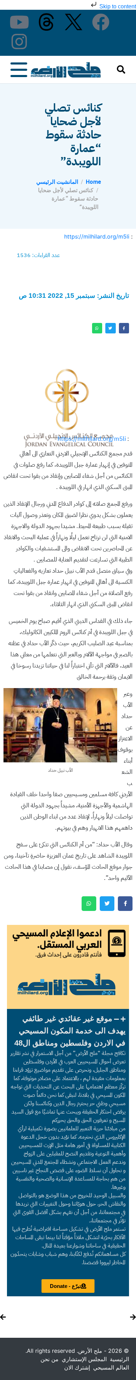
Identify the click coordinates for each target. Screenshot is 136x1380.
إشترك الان (77, 1367)
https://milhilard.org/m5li (96, 236)
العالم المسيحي (111, 1367)
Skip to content (117, 6)
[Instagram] (19, 41)
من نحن (49, 1359)
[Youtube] (19, 22)
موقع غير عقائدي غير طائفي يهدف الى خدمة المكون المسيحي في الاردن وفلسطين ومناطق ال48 (70, 1030)
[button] (68, 1030)
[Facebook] (100, 22)
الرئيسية (119, 1359)
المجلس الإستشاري (84, 1359)
